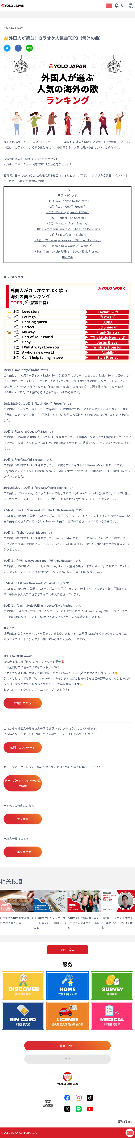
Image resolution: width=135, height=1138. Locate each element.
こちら (51, 164)
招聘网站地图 (124, 1121)
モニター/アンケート (43, 142)
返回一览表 (67, 950)
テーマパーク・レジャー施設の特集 (23, 783)
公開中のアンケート (22, 747)
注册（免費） (67, 1045)
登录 (67, 1059)
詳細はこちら (22, 703)
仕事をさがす (22, 852)
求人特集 (22, 819)
